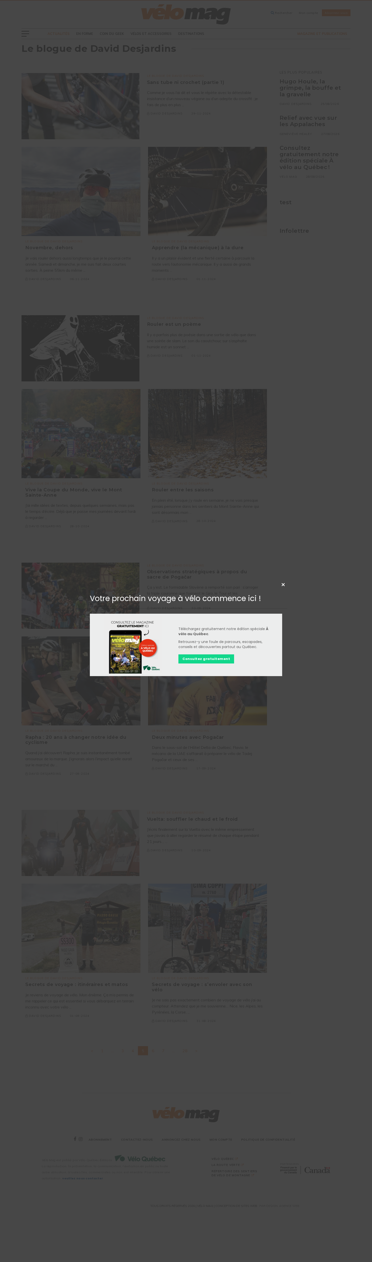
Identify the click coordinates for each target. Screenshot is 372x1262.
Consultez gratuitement (206, 659)
